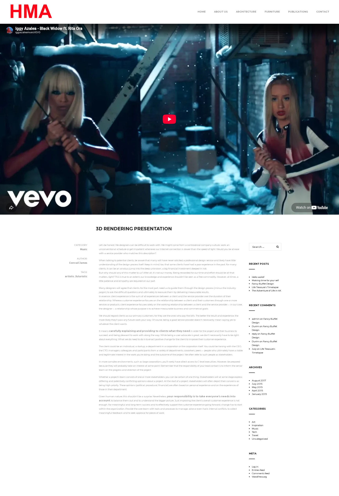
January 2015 (259, 394)
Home (202, 11)
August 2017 (259, 380)
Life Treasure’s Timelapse (265, 287)
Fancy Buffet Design (263, 283)
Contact (322, 11)
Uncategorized (260, 438)
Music (255, 428)
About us (221, 11)
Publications (298, 11)
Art (253, 421)
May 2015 (257, 387)
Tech (254, 431)
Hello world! (258, 276)
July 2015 (257, 383)
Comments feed (261, 473)
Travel (255, 435)
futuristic (81, 276)
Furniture (272, 11)
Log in (255, 466)
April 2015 (257, 390)
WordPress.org (259, 476)
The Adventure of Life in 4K (266, 290)
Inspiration (257, 425)
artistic (69, 276)
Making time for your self (265, 280)
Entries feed (258, 470)
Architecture (246, 11)
